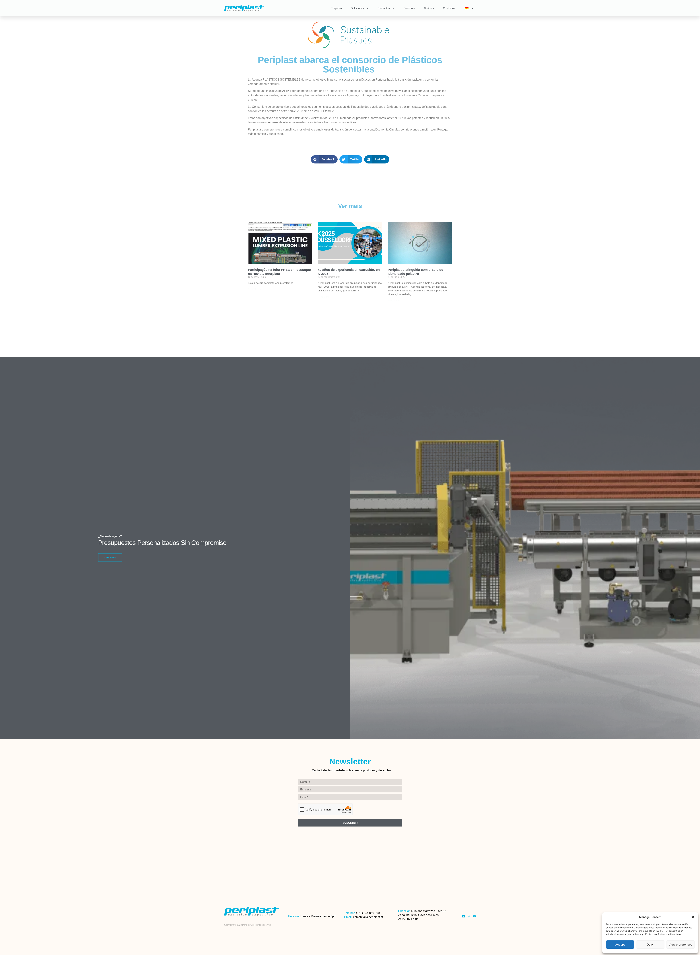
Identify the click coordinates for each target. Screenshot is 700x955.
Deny (650, 944)
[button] (693, 917)
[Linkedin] (463, 916)
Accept (620, 944)
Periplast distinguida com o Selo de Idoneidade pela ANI (415, 272)
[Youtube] (474, 916)
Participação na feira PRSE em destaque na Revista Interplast (279, 272)
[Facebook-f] (469, 916)
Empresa (336, 8)
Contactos (449, 8)
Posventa (409, 8)
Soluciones (357, 8)
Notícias (429, 8)
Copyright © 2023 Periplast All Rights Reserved (247, 925)
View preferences (680, 944)
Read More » (254, 289)
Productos (384, 8)
